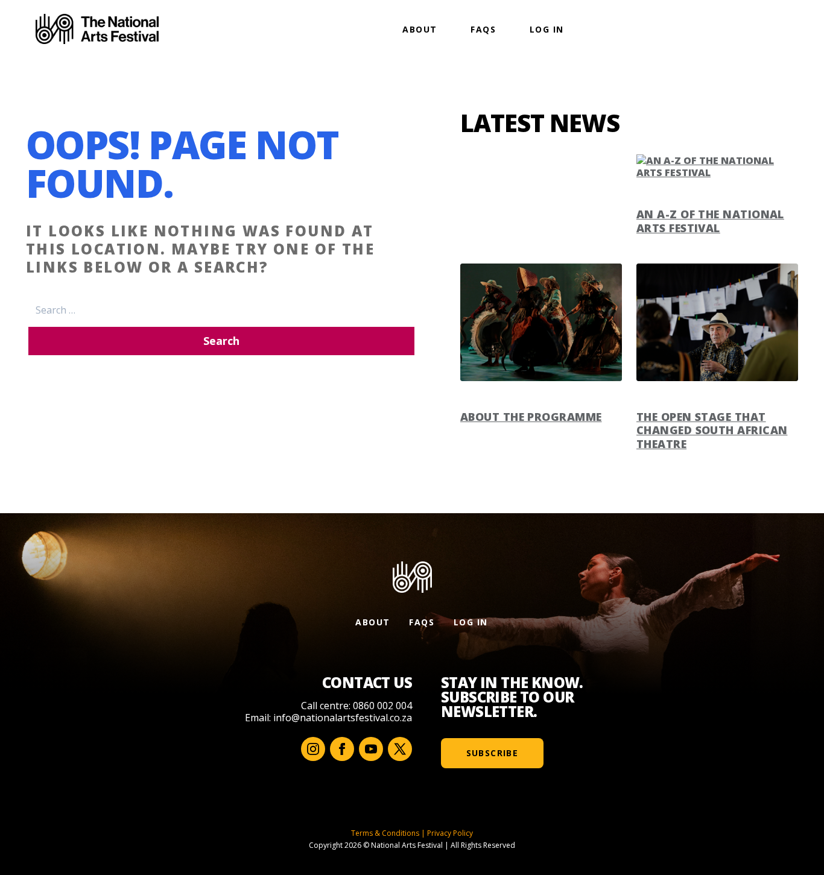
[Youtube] (371, 749)
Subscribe (492, 753)
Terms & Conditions (385, 833)
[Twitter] (400, 749)
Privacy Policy (450, 833)
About (419, 29)
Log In (546, 29)
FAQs (483, 29)
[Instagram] (313, 749)
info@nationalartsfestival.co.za (342, 717)
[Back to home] (97, 29)
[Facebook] (342, 749)
